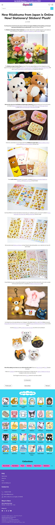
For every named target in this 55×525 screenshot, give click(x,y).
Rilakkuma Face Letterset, (27, 144)
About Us (4, 478)
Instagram (12, 371)
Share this (28, 380)
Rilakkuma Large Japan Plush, (42, 67)
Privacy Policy (13, 517)
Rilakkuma (16, 327)
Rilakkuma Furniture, (37, 179)
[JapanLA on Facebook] (2, 511)
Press (3, 480)
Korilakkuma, (31, 31)
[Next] (51, 465)
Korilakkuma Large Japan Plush (27, 67)
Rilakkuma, (25, 31)
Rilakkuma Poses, (27, 180)
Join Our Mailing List (6, 482)
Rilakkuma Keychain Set (35, 283)
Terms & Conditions (6, 517)
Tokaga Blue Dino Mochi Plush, (11, 323)
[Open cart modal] (52, 4)
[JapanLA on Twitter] (4, 511)
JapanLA (11, 515)
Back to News (28, 385)
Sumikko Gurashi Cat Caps (27, 327)
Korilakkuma (30, 69)
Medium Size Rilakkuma (19, 69)
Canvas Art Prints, (22, 323)
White (41, 322)
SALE (27, 375)
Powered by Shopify (18, 515)
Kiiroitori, (38, 31)
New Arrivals (39, 367)
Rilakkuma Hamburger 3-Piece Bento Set (28, 107)
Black (36, 322)
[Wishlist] (49, 4)
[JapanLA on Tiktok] (9, 511)
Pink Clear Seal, (22, 214)
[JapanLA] (27, 5)
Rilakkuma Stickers (17, 245)
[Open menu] (2, 4)
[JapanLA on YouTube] (11, 511)
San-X (45, 367)
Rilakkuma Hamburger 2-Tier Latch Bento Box (22, 105)
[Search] (51, 8)
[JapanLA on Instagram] (6, 511)
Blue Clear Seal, (31, 214)
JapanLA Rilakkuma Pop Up (43, 371)
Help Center (4, 476)
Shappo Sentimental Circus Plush (37, 323)
